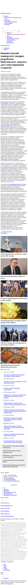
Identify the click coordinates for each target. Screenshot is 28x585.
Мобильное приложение (10, 495)
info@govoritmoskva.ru (14, 481)
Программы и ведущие (11, 21)
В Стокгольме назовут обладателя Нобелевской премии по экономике (13, 441)
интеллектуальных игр (7, 125)
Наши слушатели (5, 513)
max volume (7, 570)
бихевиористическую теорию (18, 184)
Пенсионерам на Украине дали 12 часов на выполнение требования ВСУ (14, 465)
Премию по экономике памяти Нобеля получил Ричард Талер (14, 434)
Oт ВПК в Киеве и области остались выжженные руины (12, 451)
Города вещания (5, 511)
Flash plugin (10, 583)
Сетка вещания (9, 23)
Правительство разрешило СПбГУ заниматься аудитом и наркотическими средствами (14, 427)
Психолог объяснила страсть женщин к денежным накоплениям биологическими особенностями (15, 411)
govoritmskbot (10, 478)
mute (5, 567)
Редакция (7, 24)
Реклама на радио (5, 508)
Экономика (7, 48)
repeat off (6, 578)
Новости (6, 16)
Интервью (7, 20)
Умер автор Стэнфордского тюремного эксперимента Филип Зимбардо (14, 375)
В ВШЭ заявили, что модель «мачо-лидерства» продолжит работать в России (15, 403)
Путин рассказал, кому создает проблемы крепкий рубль (13, 446)
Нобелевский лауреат (6, 102)
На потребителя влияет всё (8, 167)
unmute (5, 568)
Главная (3, 45)
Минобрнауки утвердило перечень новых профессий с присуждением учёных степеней (15, 396)
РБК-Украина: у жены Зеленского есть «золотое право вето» (12, 456)
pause (5, 565)
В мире (6, 49)
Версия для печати (7, 231)
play (5, 564)
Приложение (10, 42)
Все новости (4, 233)
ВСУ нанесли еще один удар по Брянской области (13, 461)
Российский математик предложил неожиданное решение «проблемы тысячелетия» (13, 419)
